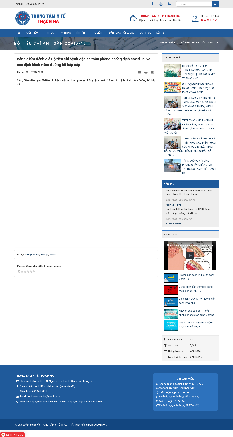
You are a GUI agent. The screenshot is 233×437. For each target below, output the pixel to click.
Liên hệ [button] (160, 32)
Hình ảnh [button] (81, 32)
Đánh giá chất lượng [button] (121, 32)
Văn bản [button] (66, 32)
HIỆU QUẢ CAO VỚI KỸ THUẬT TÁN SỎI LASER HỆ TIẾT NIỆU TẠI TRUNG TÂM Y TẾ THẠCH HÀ (198, 72)
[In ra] (146, 72)
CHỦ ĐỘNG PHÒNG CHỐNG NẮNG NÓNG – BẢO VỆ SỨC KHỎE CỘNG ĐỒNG (198, 88)
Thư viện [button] (96, 32)
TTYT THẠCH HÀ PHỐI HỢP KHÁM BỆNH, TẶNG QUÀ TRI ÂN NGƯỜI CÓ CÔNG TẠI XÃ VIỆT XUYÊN (189, 126)
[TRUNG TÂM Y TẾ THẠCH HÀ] (41, 18)
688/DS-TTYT (173, 200)
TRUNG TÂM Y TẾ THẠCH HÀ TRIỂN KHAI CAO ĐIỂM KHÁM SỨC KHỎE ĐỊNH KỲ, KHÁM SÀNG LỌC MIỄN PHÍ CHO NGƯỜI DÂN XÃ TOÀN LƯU (190, 106)
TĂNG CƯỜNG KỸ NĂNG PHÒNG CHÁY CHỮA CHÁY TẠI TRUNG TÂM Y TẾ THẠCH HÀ (199, 167)
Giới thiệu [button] (32, 32)
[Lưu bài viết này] (153, 72)
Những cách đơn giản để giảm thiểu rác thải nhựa (196, 324)
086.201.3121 (209, 20)
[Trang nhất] (19, 33)
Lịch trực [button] (145, 32)
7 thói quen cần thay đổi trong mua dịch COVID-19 (196, 288)
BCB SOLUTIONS (97, 424)
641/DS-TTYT (173, 219)
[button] (190, 255)
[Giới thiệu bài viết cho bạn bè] (140, 72)
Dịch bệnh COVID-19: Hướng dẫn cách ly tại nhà (197, 300)
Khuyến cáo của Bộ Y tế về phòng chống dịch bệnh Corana (196, 312)
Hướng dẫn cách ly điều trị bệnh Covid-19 (196, 277)
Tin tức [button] (49, 32)
